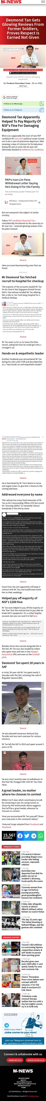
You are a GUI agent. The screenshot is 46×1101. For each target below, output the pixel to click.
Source (23, 260)
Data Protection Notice (25, 1084)
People (32, 70)
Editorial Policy (24, 1082)
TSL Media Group (33, 1096)
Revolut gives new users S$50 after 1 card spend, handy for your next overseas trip (32, 965)
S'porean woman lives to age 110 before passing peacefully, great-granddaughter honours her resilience (31, 892)
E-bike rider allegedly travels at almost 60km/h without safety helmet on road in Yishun (32, 908)
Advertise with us (36, 1060)
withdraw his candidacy (32, 149)
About (23, 1080)
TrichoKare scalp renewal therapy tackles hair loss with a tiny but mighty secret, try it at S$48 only (32, 1001)
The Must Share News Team (18, 83)
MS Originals (23, 70)
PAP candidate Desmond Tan (21, 220)
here (35, 616)
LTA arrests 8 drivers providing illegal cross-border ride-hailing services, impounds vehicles (32, 859)
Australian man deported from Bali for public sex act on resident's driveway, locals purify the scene (32, 876)
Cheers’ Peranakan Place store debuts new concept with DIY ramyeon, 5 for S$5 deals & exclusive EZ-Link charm (32, 983)
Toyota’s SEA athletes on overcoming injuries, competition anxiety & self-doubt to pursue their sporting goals (32, 950)
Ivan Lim (18, 138)
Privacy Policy (24, 1086)
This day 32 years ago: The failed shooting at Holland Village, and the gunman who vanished (32, 923)
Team (23, 1087)
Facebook (34, 824)
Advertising (24, 1078)
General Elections (11, 70)
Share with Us (15, 1060)
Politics (39, 70)
